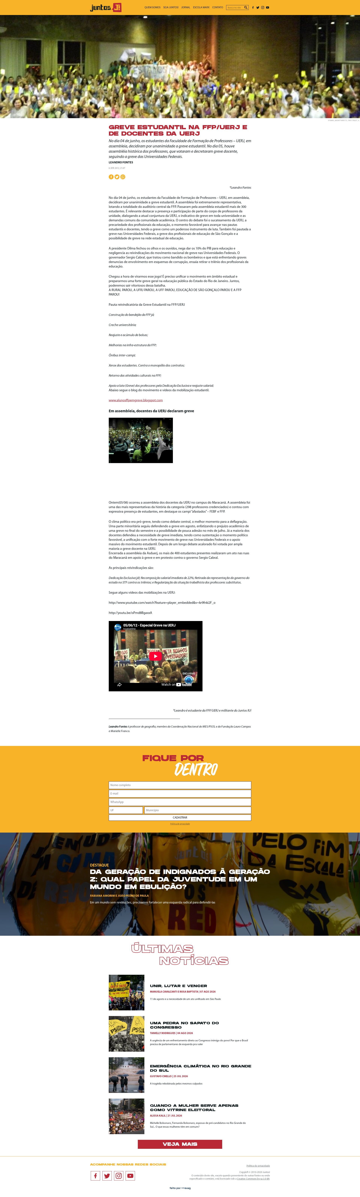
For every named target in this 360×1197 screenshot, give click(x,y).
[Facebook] (253, 7)
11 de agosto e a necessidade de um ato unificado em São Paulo (185, 999)
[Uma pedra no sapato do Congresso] (129, 1034)
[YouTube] (267, 7)
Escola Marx (201, 7)
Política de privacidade (180, 824)
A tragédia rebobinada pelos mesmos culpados (176, 1083)
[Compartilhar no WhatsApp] (122, 176)
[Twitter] (258, 7)
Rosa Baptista (189, 991)
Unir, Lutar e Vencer (178, 986)
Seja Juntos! (170, 7)
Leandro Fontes (121, 162)
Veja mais (180, 1144)
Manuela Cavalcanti (163, 991)
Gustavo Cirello (161, 1076)
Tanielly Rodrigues (163, 1033)
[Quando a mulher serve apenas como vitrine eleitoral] (129, 1116)
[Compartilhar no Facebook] (111, 176)
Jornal (185, 7)
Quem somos (152, 7)
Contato (217, 7)
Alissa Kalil (158, 1115)
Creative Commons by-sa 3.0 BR (253, 1179)
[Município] (197, 810)
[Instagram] (262, 7)
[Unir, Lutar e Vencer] (129, 992)
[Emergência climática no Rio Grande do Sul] (129, 1075)
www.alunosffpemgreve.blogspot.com (136, 400)
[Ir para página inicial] (106, 11)
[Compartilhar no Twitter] (117, 176)
